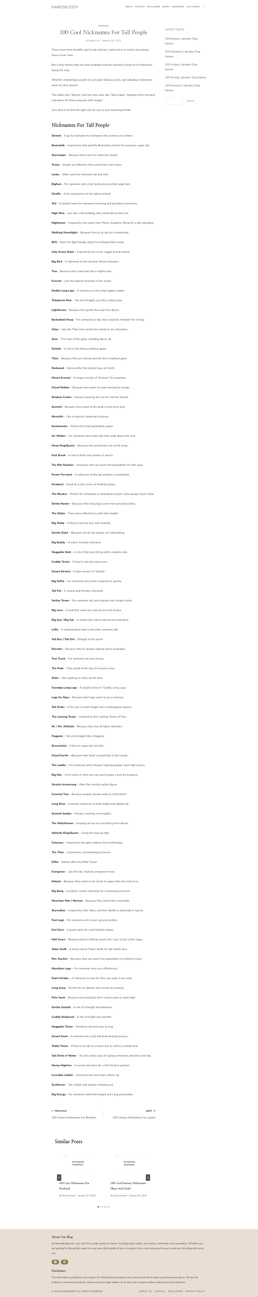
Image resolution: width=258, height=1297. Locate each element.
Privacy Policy (195, 1291)
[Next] (148, 1177)
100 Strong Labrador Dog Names (185, 77)
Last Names (193, 6)
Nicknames (178, 6)
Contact (140, 6)
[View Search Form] (204, 7)
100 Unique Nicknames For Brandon (74, 1114)
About (129, 6)
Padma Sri (94, 40)
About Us (145, 1291)
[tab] (98, 1207)
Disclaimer (153, 6)
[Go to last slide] (59, 1177)
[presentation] (78, 1163)
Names (166, 6)
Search (190, 100)
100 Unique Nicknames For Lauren (134, 1114)
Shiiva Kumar (68, 1195)
